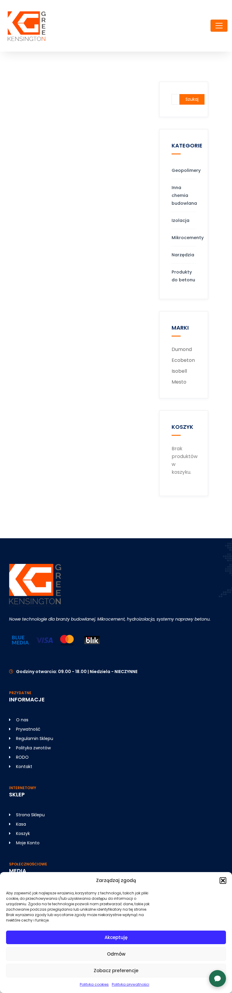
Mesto (179, 381)
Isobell (179, 371)
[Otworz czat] (217, 978)
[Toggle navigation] (219, 26)
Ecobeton (183, 360)
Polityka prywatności (130, 984)
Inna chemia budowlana (184, 195)
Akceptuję (116, 937)
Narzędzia (183, 255)
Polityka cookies (94, 984)
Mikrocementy (184, 238)
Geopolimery (184, 170)
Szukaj (191, 99)
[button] (223, 881)
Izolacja (180, 220)
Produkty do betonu (183, 276)
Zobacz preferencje (116, 970)
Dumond (182, 349)
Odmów (116, 954)
